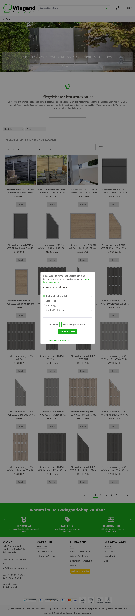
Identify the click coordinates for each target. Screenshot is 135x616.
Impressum (47, 340)
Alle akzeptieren (67, 331)
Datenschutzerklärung (62, 340)
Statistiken (51, 300)
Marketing (51, 305)
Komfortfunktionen (55, 310)
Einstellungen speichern (74, 324)
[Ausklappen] (91, 296)
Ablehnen (53, 324)
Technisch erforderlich (57, 296)
